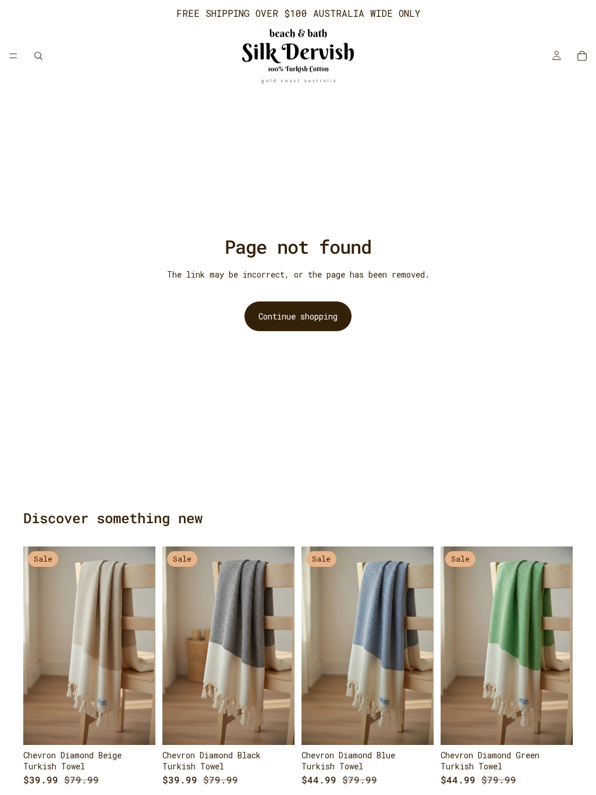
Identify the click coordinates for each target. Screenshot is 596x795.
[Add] (137, 726)
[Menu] (13, 55)
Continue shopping (298, 316)
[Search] (38, 56)
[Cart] (582, 56)
